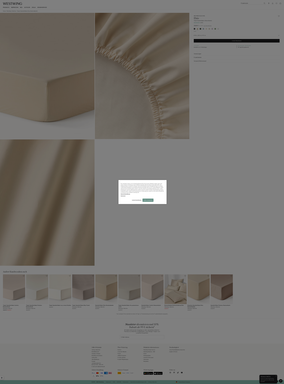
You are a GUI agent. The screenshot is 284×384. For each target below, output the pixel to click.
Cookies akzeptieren (148, 200)
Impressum (123, 195)
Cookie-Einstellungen (136, 200)
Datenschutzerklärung (125, 194)
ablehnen (146, 191)
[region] (142, 192)
